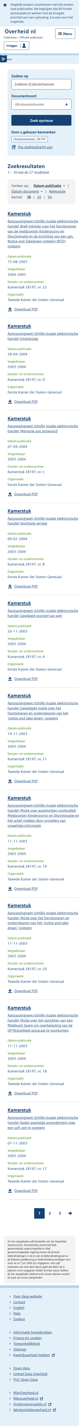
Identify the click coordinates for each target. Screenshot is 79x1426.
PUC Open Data (25, 1379)
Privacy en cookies (27, 1338)
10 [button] (29, 197)
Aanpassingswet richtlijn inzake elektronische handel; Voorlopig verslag (43, 521)
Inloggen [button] (11, 45)
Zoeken (19, 1319)
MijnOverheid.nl (25, 1392)
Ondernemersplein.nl (30, 1404)
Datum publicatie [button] (47, 185)
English (18, 1307)
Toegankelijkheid (26, 1343)
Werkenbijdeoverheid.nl (32, 1410)
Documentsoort (23, 96)
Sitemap (19, 1349)
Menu (67, 34)
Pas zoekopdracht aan (35, 147)
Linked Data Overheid (30, 1374)
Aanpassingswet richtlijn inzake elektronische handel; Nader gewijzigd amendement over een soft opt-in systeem (43, 1122)
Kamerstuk (19, 214)
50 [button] (50, 197)
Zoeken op (19, 76)
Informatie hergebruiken (32, 1332)
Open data (21, 1368)
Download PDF (26, 309)
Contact (19, 1302)
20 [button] (39, 197)
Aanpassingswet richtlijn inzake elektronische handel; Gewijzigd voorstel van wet (43, 613)
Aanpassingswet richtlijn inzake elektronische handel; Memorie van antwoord (43, 428)
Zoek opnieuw (41, 120)
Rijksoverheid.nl (25, 1398)
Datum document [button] (25, 191)
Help (17, 1313)
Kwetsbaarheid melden (31, 1355)
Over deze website (27, 1296)
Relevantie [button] (57, 191)
